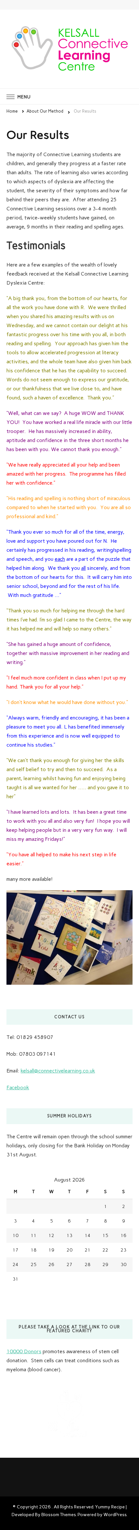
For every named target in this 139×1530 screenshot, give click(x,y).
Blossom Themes (58, 1514)
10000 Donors (23, 1351)
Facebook (17, 1087)
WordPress (114, 1514)
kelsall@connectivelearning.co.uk (58, 1071)
